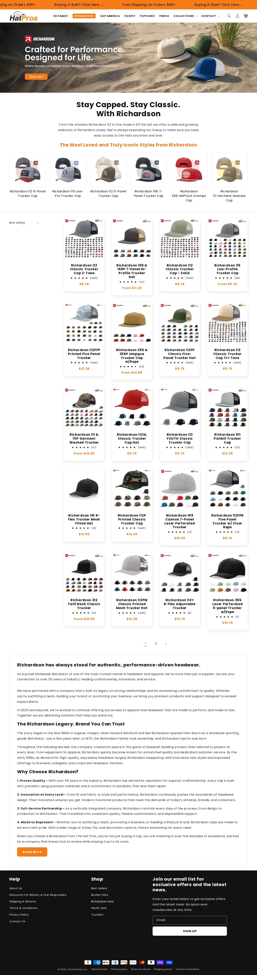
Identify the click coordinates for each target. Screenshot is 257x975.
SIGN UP (190, 931)
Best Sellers (99, 888)
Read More (32, 852)
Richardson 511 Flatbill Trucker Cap (227, 438)
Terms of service (141, 969)
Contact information (187, 969)
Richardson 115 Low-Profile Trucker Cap (227, 269)
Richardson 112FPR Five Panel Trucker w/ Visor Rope (227, 521)
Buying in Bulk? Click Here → (67, 4)
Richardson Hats (102, 901)
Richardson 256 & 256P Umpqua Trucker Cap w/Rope (132, 356)
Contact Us (17, 921)
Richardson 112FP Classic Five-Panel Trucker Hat (179, 354)
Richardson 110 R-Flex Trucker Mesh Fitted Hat (84, 519)
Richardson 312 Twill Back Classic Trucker (84, 604)
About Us (15, 888)
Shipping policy (163, 969)
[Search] (229, 16)
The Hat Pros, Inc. (77, 969)
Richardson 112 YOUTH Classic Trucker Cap (180, 438)
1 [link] (145, 643)
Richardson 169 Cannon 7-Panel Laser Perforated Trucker (179, 521)
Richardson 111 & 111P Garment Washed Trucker (84, 438)
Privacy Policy (19, 915)
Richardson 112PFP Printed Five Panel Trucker (84, 354)
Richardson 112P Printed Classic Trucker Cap (132, 519)
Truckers (97, 915)
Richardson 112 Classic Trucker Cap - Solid (180, 269)
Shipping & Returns (22, 901)
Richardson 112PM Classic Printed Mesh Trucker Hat (132, 604)
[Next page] (166, 644)
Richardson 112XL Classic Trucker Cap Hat (132, 438)
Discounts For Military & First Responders (38, 895)
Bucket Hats (99, 895)
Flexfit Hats (99, 908)
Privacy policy (119, 969)
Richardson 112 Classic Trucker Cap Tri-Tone (227, 354)
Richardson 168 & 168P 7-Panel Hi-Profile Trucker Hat (131, 271)
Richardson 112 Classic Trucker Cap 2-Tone (84, 269)
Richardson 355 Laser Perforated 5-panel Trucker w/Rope (227, 606)
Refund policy (100, 969)
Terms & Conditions (23, 908)
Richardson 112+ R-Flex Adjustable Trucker (179, 604)
